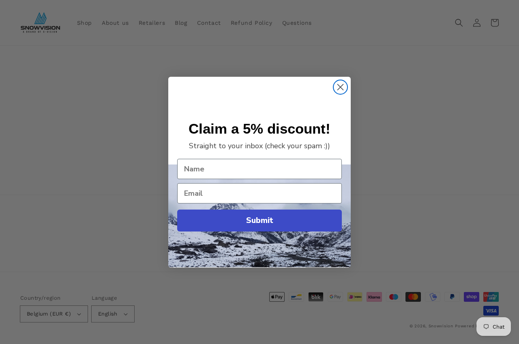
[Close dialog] (340, 87)
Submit (259, 220)
